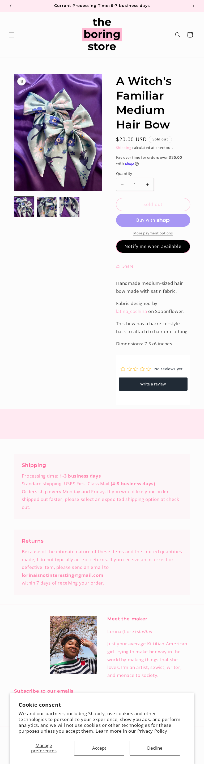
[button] (12, 35)
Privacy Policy (152, 731)
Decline (155, 748)
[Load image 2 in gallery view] (47, 207)
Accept (99, 748)
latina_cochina (132, 311)
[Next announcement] (193, 6)
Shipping (123, 147)
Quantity (124, 173)
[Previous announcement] (10, 6)
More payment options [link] (153, 233)
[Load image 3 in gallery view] (69, 207)
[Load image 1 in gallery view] (24, 207)
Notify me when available (153, 246)
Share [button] (128, 266)
